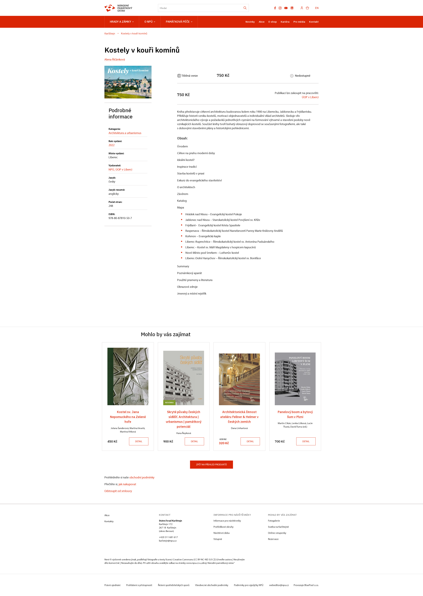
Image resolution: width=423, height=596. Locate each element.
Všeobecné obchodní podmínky (212, 585)
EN (317, 8)
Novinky (250, 21)
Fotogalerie (274, 520)
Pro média (299, 21)
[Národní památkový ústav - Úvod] (118, 8)
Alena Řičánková (114, 59)
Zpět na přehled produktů (211, 464)
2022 (112, 145)
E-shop (273, 21)
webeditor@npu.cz (279, 585)
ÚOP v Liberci (310, 97)
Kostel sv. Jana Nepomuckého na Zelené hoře (128, 417)
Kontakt (314, 21)
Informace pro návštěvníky (227, 520)
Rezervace (273, 538)
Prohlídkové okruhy (223, 526)
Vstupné (217, 538)
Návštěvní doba (221, 532)
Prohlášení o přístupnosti (139, 585)
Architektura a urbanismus (125, 133)
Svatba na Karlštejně (278, 526)
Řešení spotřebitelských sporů (174, 585)
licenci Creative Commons (179, 559)
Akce (262, 21)
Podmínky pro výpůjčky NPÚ (249, 585)
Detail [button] (138, 441)
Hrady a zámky (120, 21)
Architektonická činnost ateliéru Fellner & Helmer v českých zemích (239, 417)
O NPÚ (148, 21)
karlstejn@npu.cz (167, 540)
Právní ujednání (112, 585)
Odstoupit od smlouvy (118, 491)
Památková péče (178, 21)
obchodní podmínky (141, 477)
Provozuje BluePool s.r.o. (306, 585)
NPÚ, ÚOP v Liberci (120, 169)
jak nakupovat (127, 484)
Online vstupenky (277, 532)
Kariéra (285, 21)
